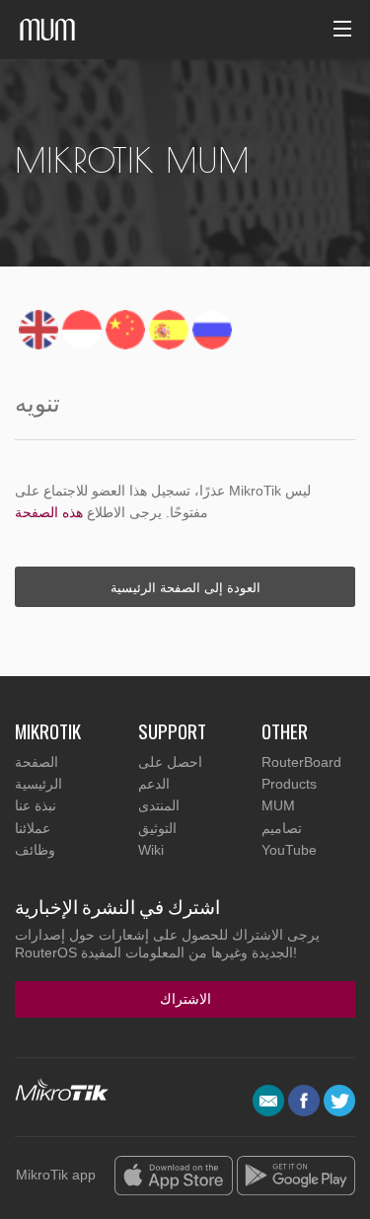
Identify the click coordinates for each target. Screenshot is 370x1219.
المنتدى (159, 805)
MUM (278, 805)
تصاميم (281, 828)
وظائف (35, 850)
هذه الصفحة (49, 512)
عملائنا (32, 828)
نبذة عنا (35, 805)
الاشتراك (185, 998)
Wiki (151, 850)
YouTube (289, 850)
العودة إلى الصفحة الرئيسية (185, 586)
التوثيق (157, 828)
